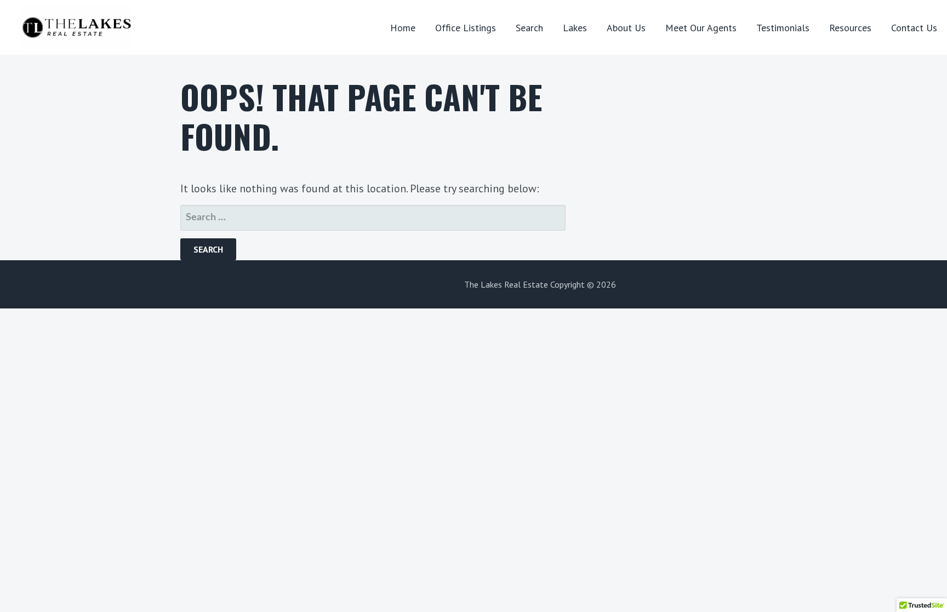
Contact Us (914, 27)
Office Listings (465, 27)
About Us (626, 27)
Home (402, 27)
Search (529, 27)
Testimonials (782, 27)
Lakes (575, 27)
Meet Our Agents (701, 27)
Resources (850, 27)
